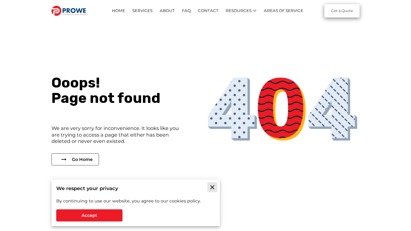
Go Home (82, 159)
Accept (89, 215)
